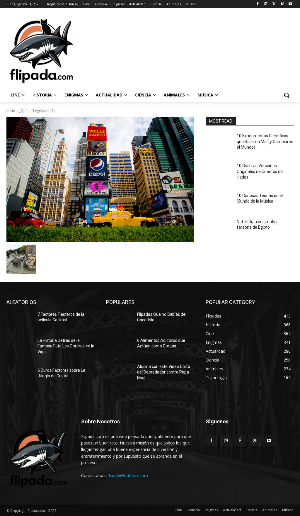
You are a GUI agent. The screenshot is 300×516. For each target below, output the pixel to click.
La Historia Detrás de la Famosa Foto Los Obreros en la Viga (66, 346)
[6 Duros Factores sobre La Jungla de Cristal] (19, 377)
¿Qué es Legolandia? (36, 110)
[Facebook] (257, 4)
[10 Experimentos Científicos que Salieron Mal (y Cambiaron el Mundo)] (219, 142)
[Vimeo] (282, 4)
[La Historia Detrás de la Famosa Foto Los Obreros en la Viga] (19, 347)
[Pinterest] (240, 440)
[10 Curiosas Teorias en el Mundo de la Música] (219, 202)
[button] (286, 95)
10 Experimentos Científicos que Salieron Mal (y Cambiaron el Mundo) (265, 141)
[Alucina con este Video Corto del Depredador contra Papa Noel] (119, 373)
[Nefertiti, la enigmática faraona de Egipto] (219, 228)
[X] (274, 4)
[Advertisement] (143, 50)
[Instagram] (265, 4)
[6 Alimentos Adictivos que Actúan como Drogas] (119, 347)
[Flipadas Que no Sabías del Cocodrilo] (119, 321)
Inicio (10, 110)
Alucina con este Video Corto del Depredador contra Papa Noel (163, 372)
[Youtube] (290, 4)
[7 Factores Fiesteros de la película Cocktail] (19, 321)
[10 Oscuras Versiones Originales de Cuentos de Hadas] (219, 172)
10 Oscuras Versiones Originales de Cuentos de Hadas (260, 171)
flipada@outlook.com (128, 475)
